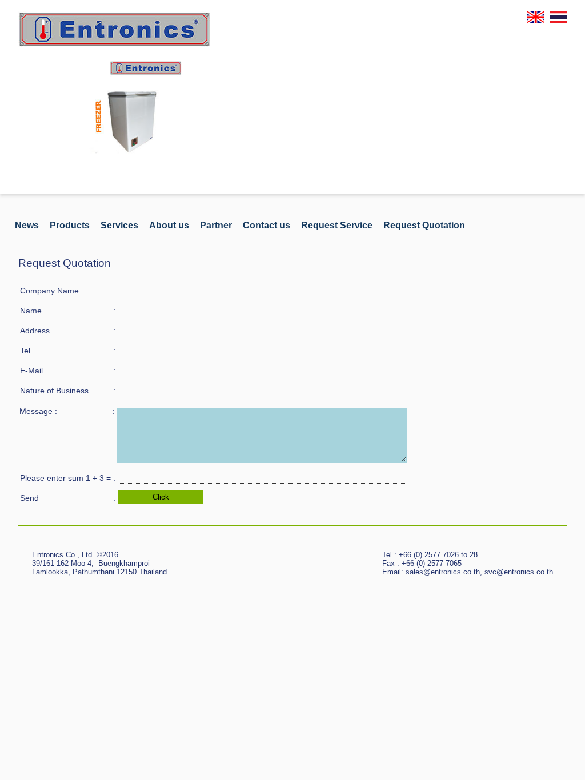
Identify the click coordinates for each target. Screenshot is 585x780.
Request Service (336, 225)
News (27, 225)
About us (169, 225)
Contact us (266, 225)
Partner (216, 225)
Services (119, 225)
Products (70, 225)
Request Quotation (424, 225)
